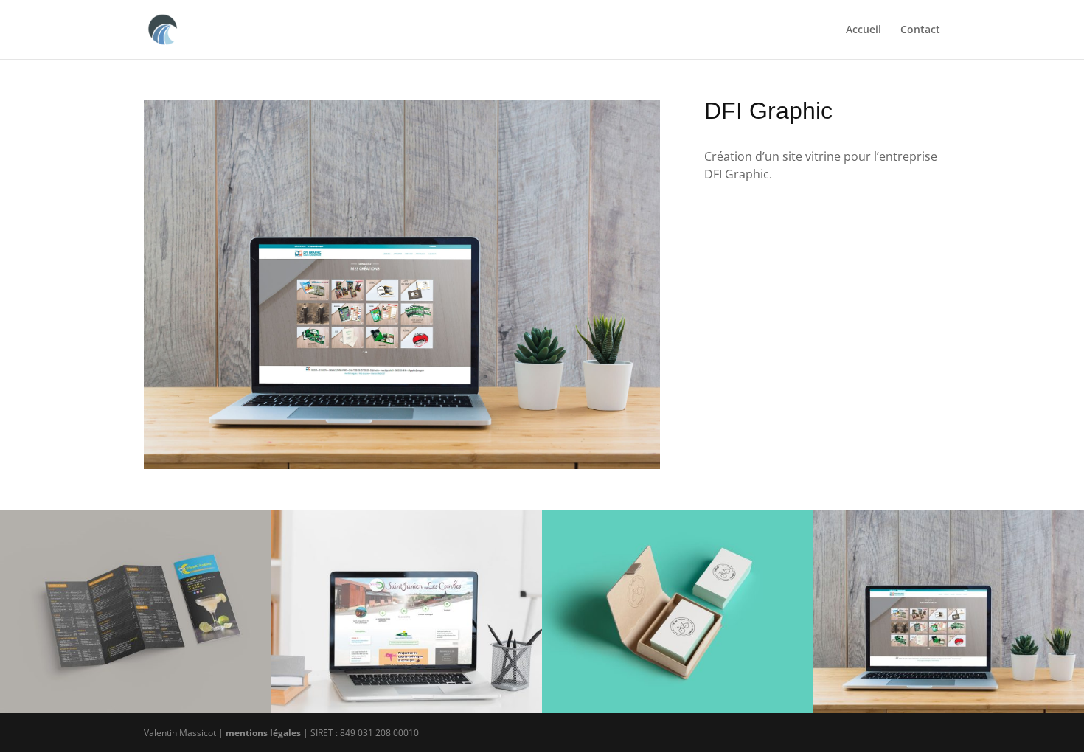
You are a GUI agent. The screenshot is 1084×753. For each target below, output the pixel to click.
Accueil (863, 30)
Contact (920, 30)
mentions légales (263, 732)
